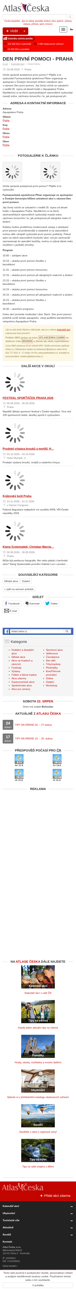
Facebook (14, 603)
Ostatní (26, 581)
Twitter (54, 603)
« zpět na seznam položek (19, 589)
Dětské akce (11, 581)
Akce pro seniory (20, 689)
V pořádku (38, 1285)
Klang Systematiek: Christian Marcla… (28, 546)
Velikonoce (52, 653)
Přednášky (52, 667)
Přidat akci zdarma (56, 1195)
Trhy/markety (53, 664)
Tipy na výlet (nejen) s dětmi (38, 1166)
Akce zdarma (18, 678)
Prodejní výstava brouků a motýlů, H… (28, 448)
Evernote (34, 603)
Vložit (13, 31)
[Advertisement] (38, 831)
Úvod (5, 64)
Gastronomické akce (22, 681)
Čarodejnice (52, 657)
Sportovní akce (54, 649)
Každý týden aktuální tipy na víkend (38, 1027)
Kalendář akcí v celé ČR (38, 992)
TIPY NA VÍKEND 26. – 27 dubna (33, 724)
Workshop (51, 685)
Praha (6, 120)
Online (49, 678)
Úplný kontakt (9, 1266)
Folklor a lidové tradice (24, 674)
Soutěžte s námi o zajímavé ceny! (38, 1131)
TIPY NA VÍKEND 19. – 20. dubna (33, 738)
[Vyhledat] (70, 17)
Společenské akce (21, 685)
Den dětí (50, 660)
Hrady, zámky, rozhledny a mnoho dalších (38, 1062)
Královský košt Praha (17, 496)
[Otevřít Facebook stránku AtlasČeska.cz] (38, 631)
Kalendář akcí (17, 64)
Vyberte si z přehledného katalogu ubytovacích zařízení (38, 1097)
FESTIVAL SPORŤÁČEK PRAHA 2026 (28, 398)
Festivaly (16, 667)
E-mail (13, 610)
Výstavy (15, 671)
